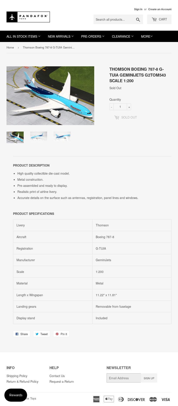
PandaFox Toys (26, 398)
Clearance (121, 36)
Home (10, 47)
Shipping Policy (17, 376)
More (145, 36)
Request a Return (61, 381)
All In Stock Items (22, 36)
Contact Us (57, 376)
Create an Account (159, 9)
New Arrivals (59, 36)
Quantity (115, 99)
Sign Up (149, 378)
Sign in (138, 9)
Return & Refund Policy (22, 381)
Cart (162, 19)
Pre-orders (91, 36)
